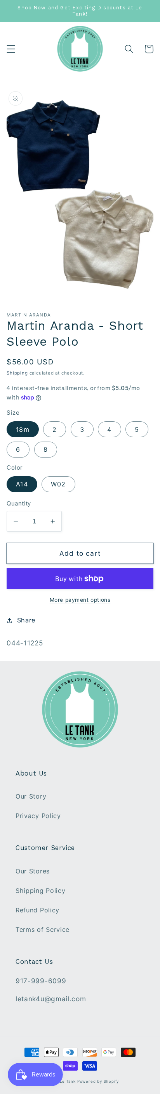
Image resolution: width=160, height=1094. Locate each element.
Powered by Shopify (98, 1081)
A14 (22, 484)
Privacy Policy (38, 816)
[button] (11, 49)
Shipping (17, 373)
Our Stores (33, 871)
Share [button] (26, 620)
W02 (58, 484)
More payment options (80, 600)
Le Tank (68, 1081)
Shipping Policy (40, 890)
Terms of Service (43, 929)
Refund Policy (37, 910)
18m (22, 429)
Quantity (19, 503)
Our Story (31, 796)
